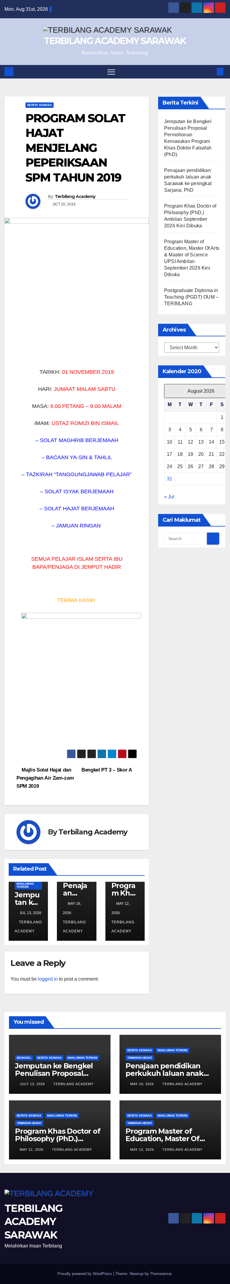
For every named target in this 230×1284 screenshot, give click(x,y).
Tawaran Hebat (139, 1057)
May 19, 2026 (142, 1084)
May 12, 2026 (32, 1149)
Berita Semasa (39, 105)
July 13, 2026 (33, 1084)
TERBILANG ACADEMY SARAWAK (115, 40)
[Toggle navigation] (111, 71)
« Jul (169, 496)
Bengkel (24, 1057)
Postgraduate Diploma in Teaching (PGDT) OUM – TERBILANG (191, 297)
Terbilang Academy (75, 196)
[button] (210, 71)
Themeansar (160, 1273)
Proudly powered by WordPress (85, 1273)
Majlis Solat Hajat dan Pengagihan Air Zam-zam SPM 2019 (45, 778)
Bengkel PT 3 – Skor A (107, 770)
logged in (48, 978)
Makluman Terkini (25, 885)
